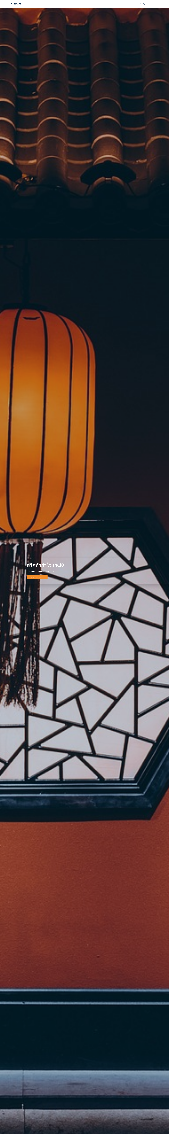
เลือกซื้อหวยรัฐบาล (142, 4)
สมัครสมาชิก (154, 4)
